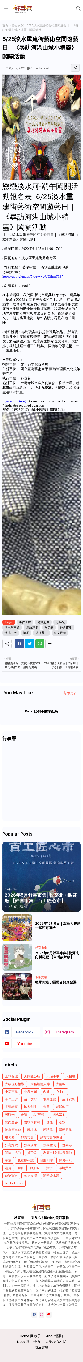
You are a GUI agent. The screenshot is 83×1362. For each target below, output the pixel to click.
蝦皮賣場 (41, 1347)
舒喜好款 (11, 1145)
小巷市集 (11, 1091)
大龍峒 (61, 1084)
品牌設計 (39, 1114)
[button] (78, 8)
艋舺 (21, 1168)
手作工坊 (25, 622)
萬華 (8, 1160)
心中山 (60, 1091)
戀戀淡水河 (51, 1175)
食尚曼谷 (11, 1122)
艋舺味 (35, 1168)
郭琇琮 (48, 1130)
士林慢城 (11, 1076)
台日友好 (30, 1099)
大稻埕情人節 (40, 1084)
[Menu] (6, 8)
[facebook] (34, 1315)
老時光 (60, 622)
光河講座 (11, 1107)
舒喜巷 (67, 1145)
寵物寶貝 (11, 1175)
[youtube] (49, 1315)
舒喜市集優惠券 (51, 1137)
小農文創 (30, 1091)
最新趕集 (32, 627)
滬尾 (26, 633)
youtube (24, 1043)
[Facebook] (19, 643)
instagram (65, 1032)
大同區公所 (32, 1076)
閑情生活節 (13, 1153)
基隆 (49, 1122)
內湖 (46, 1091)
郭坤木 (32, 1130)
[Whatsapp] (39, 643)
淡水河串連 (12, 627)
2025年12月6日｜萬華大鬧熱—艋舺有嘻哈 (57, 925)
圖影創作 (46, 1160)
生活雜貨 (68, 1099)
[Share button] (49, 643)
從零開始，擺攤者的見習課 (56, 982)
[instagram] (41, 1315)
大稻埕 (70, 1076)
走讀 (24, 1114)
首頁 (5, 25)
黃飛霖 (32, 1153)
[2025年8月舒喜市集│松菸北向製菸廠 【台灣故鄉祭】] (17, 957)
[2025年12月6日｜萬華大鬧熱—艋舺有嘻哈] (17, 927)
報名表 (48, 627)
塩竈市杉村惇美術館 (57, 1153)
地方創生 (30, 1107)
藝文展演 (18, 25)
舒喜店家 (30, 1145)
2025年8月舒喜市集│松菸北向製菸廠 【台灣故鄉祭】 (57, 955)
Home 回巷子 (30, 1336)
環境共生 (41, 633)
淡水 (62, 1122)
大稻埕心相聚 (14, 1084)
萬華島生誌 (26, 1160)
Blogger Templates (41, 1355)
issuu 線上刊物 (28, 1341)
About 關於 (54, 1336)
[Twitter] (29, 643)
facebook (24, 1032)
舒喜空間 (49, 1145)
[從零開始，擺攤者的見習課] (17, 986)
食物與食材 (32, 1122)
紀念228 (59, 1114)
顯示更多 (70, 693)
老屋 (46, 1107)
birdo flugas (14, 1183)
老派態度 (43, 622)
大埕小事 (52, 1076)
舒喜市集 (66, 627)
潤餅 (49, 1168)
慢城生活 (11, 633)
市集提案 (49, 1099)
